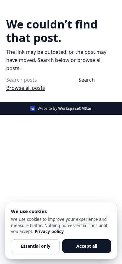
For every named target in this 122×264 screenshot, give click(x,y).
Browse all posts (25, 87)
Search (87, 79)
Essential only (35, 246)
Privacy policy (49, 231)
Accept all (86, 246)
